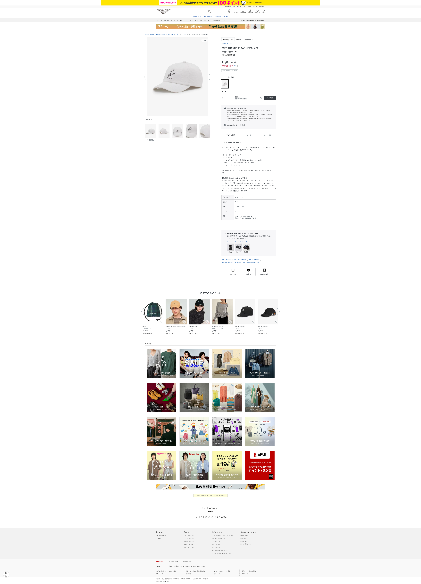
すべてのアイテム (189, 547)
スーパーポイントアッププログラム (222, 535)
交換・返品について (254, 260)
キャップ (184, 34)
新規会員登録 (244, 535)
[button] (177, 77)
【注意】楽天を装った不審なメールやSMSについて (210, 495)
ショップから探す (189, 538)
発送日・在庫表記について (228, 260)
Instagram (243, 541)
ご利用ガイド (216, 541)
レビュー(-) (267, 135)
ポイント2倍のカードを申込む (222, 571)
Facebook (243, 538)
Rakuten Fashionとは (218, 538)
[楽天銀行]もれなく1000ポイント (235, 6)
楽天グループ (251, 6)
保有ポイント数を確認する (249, 571)
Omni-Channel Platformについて (222, 553)
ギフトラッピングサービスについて (237, 241)
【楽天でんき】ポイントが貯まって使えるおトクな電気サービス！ (187, 566)
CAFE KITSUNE (228, 43)
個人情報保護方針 (167, 579)
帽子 (178, 34)
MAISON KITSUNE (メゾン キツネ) (165, 34)
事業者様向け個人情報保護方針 (181, 579)
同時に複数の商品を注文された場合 (231, 262)
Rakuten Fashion (149, 34)
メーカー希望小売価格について (251, 262)
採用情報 (205, 579)
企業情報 (158, 579)
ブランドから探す (189, 535)
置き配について (242, 260)
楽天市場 (261, 6)
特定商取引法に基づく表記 (220, 550)
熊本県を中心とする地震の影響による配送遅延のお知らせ (210, 16)
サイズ (249, 135)
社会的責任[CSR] (196, 579)
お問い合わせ (216, 544)
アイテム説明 (230, 135)
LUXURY (158, 538)
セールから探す (188, 544)
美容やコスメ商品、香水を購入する (195, 571)
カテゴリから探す (189, 541)
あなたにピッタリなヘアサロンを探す (166, 571)
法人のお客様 (216, 547)
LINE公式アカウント (246, 544)
